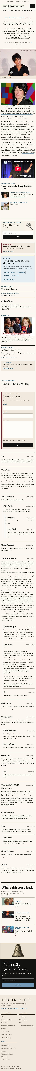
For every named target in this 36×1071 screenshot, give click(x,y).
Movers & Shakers (7, 10)
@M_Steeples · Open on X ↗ (9, 357)
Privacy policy (5, 1045)
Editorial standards (6, 1020)
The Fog (17, 10)
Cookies (3, 1051)
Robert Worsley (14, 204)
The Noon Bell (14, 1008)
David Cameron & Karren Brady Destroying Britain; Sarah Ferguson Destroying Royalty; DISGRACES (16, 340)
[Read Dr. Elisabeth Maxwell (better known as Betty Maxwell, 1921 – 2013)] (5, 196)
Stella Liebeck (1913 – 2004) (23, 904)
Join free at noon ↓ (8, 368)
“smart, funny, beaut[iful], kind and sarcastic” (17, 114)
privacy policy (21, 440)
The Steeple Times (12, 42)
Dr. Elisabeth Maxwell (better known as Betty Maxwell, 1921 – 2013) (21, 195)
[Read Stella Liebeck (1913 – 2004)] (8, 901)
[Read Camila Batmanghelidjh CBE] (8, 929)
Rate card (21, 1023)
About (3, 1017)
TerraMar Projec (28, 153)
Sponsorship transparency (26, 1025)
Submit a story (5, 1031)
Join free (18, 985)
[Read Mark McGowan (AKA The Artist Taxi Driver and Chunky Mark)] (8, 914)
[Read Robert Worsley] (5, 206)
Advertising (22, 1017)
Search (18, 236)
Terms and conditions (7, 1054)
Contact (3, 1028)
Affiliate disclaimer (6, 1060)
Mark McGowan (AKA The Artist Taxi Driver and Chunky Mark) (24, 918)
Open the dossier (8, 279)
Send (18, 445)
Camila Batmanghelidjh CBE (24, 932)
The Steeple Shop (6, 1037)
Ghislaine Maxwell (12, 111)
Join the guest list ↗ (8, 251)
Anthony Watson (7, 301)
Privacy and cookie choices (8, 1048)
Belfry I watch (23, 1020)
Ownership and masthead (8, 1025)
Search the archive (6, 1034)
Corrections (4, 1023)
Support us (23, 1008)
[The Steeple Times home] (13, 6)
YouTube (4, 1008)
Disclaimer (4, 1057)
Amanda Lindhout (8, 295)
